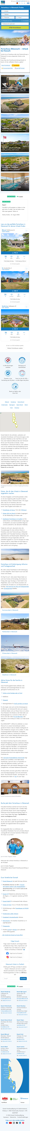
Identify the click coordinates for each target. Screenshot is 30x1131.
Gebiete (6, 14)
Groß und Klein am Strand (21, 703)
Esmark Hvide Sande (6, 1006)
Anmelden (23, 978)
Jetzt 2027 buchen (19, 68)
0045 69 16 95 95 (20, 1)
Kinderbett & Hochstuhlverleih (10, 917)
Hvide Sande (4, 405)
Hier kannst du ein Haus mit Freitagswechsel (17, 586)
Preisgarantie (6, 926)
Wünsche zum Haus (7, 20)
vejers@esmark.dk (21, 1025)
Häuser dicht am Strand (9, 513)
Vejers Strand (20, 405)
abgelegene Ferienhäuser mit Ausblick (13, 519)
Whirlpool (23, 510)
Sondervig (13, 402)
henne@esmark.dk (5, 1027)
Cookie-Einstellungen (22, 1117)
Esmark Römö (4, 1046)
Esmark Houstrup (21, 1006)
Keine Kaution (6, 921)
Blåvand (7, 402)
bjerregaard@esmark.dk (22, 998)
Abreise (15, 930)
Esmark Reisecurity (7, 881)
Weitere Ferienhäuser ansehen (15, 348)
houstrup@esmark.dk (21, 1012)
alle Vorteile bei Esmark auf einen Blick (12, 935)
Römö (26, 405)
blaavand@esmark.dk (5, 1039)
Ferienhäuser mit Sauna (9, 510)
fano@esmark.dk (20, 1039)
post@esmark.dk (20, 1053)
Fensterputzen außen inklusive (10, 914)
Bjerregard (12, 405)
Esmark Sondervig (5, 991)
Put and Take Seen (18, 716)
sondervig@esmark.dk (6, 998)
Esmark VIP (6, 894)
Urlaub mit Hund (7, 905)
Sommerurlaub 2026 (7, 68)
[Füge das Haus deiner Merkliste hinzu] (26, 231)
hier (16, 776)
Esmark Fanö (20, 1034)
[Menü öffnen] (28, 3)
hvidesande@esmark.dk (6, 1011)
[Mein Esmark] (24, 3)
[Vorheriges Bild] (3, 242)
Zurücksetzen (26, 20)
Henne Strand (21, 402)
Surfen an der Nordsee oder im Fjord (12, 693)
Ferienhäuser (15, 28)
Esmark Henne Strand (6, 1020)
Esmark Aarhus (20, 1046)
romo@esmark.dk (5, 1052)
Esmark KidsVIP (7, 901)
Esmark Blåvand (5, 1034)
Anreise (6, 11)
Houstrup (17, 408)
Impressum (6, 1117)
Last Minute (15, 65)
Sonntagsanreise (8, 588)
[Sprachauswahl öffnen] (17, 3)
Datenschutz (13, 1117)
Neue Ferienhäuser (6, 65)
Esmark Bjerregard (21, 991)
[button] (13, 421)
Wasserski (5, 700)
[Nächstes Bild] (27, 242)
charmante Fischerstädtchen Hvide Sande (13, 758)
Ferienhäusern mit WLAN (22, 908)
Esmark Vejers (20, 1020)
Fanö (11, 408)
